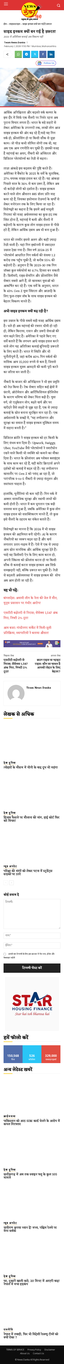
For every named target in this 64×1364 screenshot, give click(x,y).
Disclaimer (49, 1349)
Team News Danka (14, 43)
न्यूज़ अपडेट (10, 866)
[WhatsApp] (18, 54)
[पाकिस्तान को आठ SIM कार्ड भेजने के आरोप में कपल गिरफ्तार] (32, 1094)
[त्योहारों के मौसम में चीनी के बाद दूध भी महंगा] (32, 741)
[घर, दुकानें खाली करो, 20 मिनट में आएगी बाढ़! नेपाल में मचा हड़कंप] (32, 1254)
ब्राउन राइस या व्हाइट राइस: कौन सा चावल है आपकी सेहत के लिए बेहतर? (47, 666)
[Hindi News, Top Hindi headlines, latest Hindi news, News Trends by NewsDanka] (31, 11)
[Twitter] (34, 54)
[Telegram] (26, 54)
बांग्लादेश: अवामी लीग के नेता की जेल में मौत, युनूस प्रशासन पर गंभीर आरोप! (30, 600)
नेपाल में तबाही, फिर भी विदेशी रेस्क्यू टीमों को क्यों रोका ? (31, 1335)
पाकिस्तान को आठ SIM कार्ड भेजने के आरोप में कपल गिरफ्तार (32, 1122)
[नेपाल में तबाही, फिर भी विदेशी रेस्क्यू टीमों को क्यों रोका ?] (32, 1307)
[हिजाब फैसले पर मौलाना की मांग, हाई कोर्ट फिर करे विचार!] (32, 791)
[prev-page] (6, 882)
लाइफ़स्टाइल (14, 24)
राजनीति (8, 1330)
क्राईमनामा (10, 1116)
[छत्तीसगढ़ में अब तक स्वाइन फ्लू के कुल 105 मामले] (32, 1147)
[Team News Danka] (16, 693)
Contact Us (38, 1353)
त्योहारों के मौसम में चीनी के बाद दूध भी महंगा (31, 767)
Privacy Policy (34, 1349)
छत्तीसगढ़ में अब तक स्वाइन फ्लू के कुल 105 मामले (30, 1176)
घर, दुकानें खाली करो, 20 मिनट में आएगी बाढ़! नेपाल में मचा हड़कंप (32, 1282)
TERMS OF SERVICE (15, 1349)
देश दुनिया (10, 763)
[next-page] (11, 882)
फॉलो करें (32, 1046)
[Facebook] (42, 54)
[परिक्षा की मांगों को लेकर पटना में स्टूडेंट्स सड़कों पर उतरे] (32, 844)
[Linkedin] (51, 54)
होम (5, 24)
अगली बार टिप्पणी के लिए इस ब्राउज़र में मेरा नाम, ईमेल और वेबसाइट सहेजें (29, 956)
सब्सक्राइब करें (51, 1046)
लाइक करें (13, 1046)
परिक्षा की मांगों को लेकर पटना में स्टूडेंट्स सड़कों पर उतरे (28, 872)
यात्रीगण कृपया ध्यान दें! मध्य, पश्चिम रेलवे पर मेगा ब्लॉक (30, 1229)
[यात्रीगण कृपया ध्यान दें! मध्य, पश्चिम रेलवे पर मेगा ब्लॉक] (32, 1201)
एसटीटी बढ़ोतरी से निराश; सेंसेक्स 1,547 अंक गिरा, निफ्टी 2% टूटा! (31, 615)
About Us (25, 1353)
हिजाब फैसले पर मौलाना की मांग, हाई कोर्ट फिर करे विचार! (31, 819)
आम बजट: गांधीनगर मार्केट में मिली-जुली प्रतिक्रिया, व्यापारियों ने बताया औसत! (27, 630)
